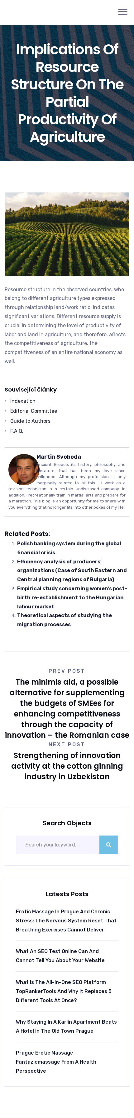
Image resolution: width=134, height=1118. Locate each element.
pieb (31, 12)
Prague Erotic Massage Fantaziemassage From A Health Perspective (56, 1062)
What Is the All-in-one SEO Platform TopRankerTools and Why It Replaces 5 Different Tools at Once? (64, 991)
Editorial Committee (33, 411)
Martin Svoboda (58, 456)
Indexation (23, 401)
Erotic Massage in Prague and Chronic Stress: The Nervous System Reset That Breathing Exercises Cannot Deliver (66, 921)
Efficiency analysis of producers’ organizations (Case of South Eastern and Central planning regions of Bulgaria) (72, 571)
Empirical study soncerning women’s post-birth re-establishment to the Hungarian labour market (72, 598)
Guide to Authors (30, 421)
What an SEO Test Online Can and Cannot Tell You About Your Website (60, 955)
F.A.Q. (16, 431)
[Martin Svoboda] (24, 469)
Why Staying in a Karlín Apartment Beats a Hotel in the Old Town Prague (66, 1026)
